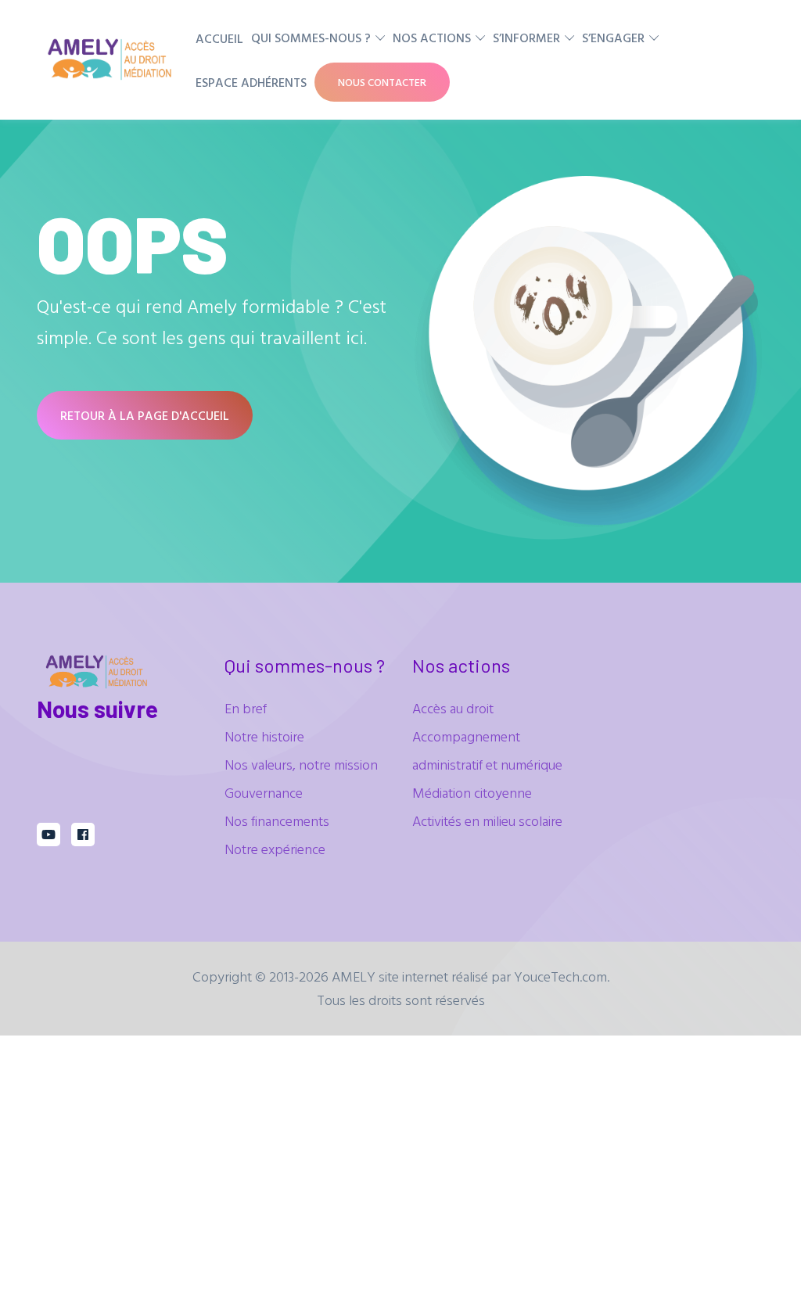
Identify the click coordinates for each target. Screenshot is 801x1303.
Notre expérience (274, 849)
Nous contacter (382, 82)
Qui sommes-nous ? (311, 37)
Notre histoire (264, 736)
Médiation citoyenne (472, 792)
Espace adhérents (251, 82)
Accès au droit (453, 708)
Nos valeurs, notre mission (301, 764)
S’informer (526, 37)
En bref (245, 708)
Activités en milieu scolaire (487, 820)
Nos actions (432, 37)
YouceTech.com (560, 976)
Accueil (219, 38)
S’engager (613, 37)
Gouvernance (263, 792)
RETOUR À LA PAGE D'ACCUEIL (144, 415)
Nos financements (276, 820)
